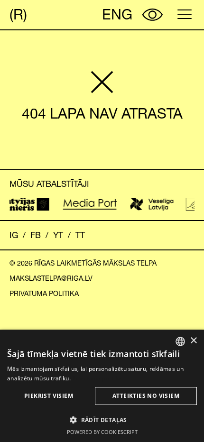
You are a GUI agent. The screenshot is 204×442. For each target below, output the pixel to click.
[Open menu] (184, 14)
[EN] (114, 14)
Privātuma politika (44, 293)
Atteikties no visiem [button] (145, 396)
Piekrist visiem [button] (48, 396)
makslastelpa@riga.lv (51, 278)
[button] (102, 419)
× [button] (193, 340)
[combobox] (180, 341)
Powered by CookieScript (102, 431)
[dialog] (102, 386)
